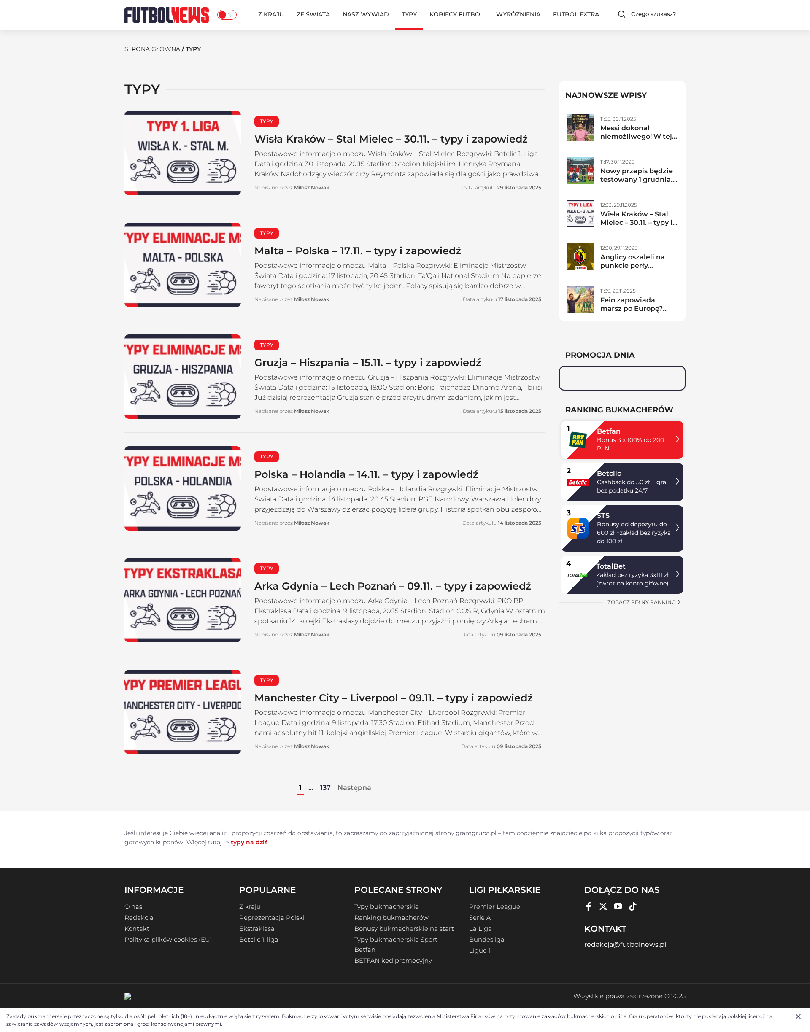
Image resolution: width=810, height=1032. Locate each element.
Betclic (609, 473)
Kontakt (136, 928)
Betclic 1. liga (258, 939)
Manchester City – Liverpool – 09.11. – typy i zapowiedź (393, 698)
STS (603, 516)
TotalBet (611, 566)
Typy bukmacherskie (386, 907)
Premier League (494, 907)
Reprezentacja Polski (272, 918)
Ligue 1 (480, 950)
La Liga (480, 928)
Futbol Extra (576, 14)
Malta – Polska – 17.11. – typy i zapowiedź (357, 251)
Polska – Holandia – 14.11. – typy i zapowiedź (366, 474)
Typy (409, 14)
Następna (354, 788)
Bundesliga (487, 939)
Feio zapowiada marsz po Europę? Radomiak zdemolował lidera (632, 312)
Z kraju (271, 14)
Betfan (609, 431)
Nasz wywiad (366, 14)
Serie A (480, 918)
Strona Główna (152, 49)
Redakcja (139, 918)
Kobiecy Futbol (456, 14)
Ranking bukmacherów (391, 918)
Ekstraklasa (257, 928)
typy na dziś (249, 842)
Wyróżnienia (518, 14)
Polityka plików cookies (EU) (168, 939)
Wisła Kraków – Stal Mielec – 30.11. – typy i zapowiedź (391, 139)
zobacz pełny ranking (642, 602)
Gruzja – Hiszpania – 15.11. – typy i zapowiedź (367, 362)
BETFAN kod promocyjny (393, 961)
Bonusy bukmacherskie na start (404, 928)
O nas (133, 907)
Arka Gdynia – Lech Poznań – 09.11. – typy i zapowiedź (392, 586)
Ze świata (313, 14)
